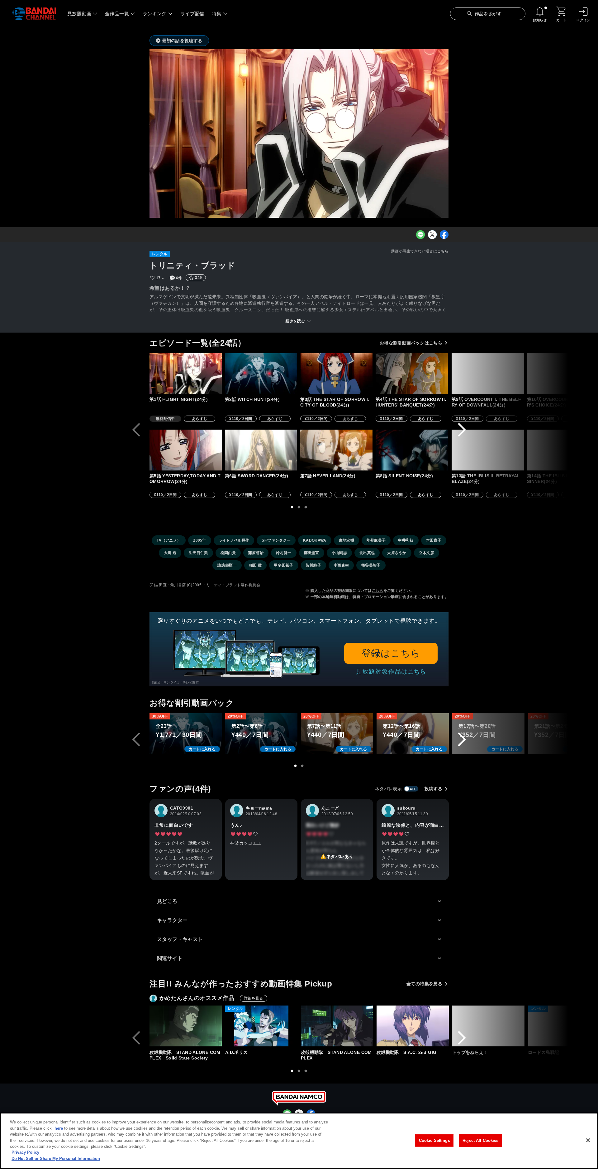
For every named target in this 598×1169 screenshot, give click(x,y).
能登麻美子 (376, 540)
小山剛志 (339, 553)
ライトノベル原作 (234, 540)
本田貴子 (433, 540)
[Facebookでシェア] (444, 234)
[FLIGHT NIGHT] (186, 373)
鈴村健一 (283, 553)
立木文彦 (426, 553)
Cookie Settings (434, 1140)
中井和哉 (405, 540)
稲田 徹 (255, 565)
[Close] (588, 1140)
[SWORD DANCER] (261, 450)
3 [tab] (306, 507)
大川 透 (170, 553)
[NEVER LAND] (336, 450)
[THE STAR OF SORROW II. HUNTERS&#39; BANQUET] (412, 373)
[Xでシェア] (432, 234)
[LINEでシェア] (420, 234)
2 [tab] (299, 507)
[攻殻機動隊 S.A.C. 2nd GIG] (413, 1026)
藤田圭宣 (311, 553)
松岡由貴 (228, 553)
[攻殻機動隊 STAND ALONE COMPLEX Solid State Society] (186, 1026)
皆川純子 (313, 565)
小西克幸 (341, 565)
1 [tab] (292, 507)
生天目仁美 (198, 553)
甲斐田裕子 (283, 565)
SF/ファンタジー (276, 540)
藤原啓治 (255, 553)
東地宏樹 (346, 540)
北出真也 (367, 553)
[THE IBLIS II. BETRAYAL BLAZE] (488, 450)
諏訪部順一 (227, 565)
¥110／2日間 (240, 418)
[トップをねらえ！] (488, 1026)
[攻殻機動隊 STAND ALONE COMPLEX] (337, 1026)
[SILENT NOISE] (412, 450)
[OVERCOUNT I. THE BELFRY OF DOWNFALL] (488, 373)
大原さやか (396, 553)
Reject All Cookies (480, 1140)
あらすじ (199, 418)
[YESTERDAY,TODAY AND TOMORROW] (186, 450)
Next (462, 430)
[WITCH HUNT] (261, 373)
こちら (442, 251)
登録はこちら (391, 653)
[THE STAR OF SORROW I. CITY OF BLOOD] (336, 373)
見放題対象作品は (391, 671)
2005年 (199, 540)
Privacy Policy (25, 1152)
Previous (136, 430)
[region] (299, 1141)
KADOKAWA (314, 540)
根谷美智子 (371, 565)
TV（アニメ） (169, 540)
